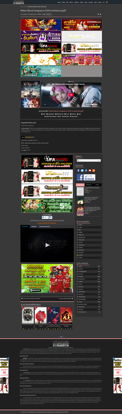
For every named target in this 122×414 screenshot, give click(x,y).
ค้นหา (99, 160)
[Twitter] (82, 170)
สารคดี (80, 284)
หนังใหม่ (63, 2)
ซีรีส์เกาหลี (81, 234)
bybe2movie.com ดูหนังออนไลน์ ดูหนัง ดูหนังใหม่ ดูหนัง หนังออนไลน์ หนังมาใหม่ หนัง (49, 412)
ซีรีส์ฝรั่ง (81, 232)
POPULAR (88, 184)
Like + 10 (46, 217)
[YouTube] (89, 170)
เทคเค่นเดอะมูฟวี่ (74, 116)
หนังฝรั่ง (81, 247)
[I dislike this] (50, 217)
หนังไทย (81, 2)
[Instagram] (86, 170)
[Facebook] (78, 170)
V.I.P (103, 2)
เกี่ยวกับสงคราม (82, 312)
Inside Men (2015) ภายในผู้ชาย (65, 298)
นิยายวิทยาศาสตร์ (59, 114)
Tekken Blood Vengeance (50, 116)
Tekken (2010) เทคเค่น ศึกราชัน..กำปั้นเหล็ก (31, 298)
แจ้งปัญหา (34, 226)
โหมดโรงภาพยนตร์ (44, 226)
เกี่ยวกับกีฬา (82, 306)
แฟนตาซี (81, 289)
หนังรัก (80, 301)
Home (21, 6)
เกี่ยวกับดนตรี (82, 296)
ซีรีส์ (67, 2)
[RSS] (93, 170)
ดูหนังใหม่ (25, 358)
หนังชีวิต (81, 281)
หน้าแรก (59, 2)
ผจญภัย (81, 269)
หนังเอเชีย (81, 252)
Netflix (71, 2)
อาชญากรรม (82, 279)
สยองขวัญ (81, 294)
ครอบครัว (81, 286)
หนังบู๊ (95, 2)
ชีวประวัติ (81, 274)
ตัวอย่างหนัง (81, 239)
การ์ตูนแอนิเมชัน (51, 114)
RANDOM (80, 184)
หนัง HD (25, 6)
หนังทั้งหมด (76, 2)
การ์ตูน (85, 2)
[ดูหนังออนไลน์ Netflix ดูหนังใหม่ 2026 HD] (18, 2)
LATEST (97, 184)
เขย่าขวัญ (81, 309)
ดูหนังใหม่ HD (82, 237)
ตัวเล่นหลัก (25, 226)
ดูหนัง (60, 116)
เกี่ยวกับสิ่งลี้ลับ (82, 299)
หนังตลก (99, 2)
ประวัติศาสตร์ (82, 291)
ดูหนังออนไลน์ (66, 116)
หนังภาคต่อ (90, 2)
